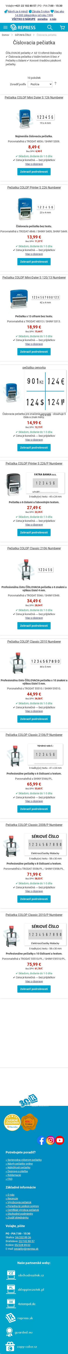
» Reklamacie (13, 1175)
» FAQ (9, 1178)
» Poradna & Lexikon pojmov (22, 1206)
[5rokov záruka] (29, 1130)
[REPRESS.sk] (17, 1323)
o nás (53, 19)
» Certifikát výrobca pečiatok (22, 1209)
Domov (5, 35)
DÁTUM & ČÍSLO (23, 35)
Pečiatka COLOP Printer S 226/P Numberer (34, 463)
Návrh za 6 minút (18, 11)
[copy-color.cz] (19, 1352)
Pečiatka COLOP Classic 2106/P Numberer (34, 735)
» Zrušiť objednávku (17, 1217)
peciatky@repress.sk (26, 1248)
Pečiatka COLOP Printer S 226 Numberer (34, 187)
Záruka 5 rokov (41, 11)
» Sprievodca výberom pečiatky (24, 1159)
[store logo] (22, 27)
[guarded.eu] (17, 1337)
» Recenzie (12, 1198)
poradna (43, 19)
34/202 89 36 (23, 1237)
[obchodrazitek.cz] (23, 1280)
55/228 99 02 (22, 1244)
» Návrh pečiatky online (19, 1163)
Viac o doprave (34, 164)
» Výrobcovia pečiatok (18, 1202)
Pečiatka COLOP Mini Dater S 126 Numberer (34, 97)
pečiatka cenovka (34, 367)
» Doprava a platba (17, 1171)
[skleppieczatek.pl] (23, 1295)
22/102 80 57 (27, 1241)
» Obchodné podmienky (19, 1213)
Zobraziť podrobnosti (34, 171)
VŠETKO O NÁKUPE (23, 19)
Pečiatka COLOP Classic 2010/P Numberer (34, 915)
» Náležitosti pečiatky (18, 1167)
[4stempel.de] (19, 1309)
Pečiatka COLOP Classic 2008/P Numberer (34, 825)
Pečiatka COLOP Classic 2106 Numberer (34, 548)
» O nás (10, 1194)
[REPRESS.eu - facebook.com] (41, 1143)
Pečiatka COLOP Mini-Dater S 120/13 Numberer (34, 277)
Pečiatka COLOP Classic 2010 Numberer (34, 641)
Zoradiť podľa (18, 84)
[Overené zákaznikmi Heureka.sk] (12, 1130)
